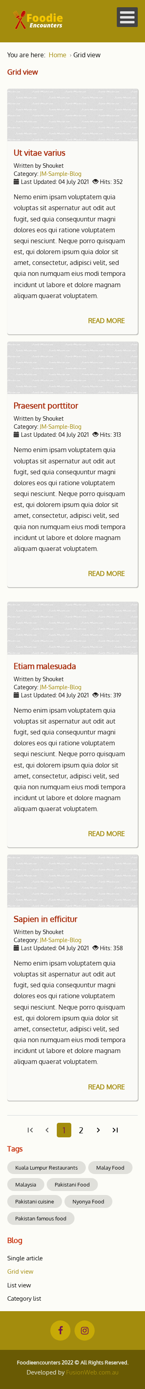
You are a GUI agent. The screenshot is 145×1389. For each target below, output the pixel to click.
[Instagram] (85, 1330)
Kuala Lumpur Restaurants (46, 1167)
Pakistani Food (72, 1184)
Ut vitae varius (39, 152)
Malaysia (25, 1184)
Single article (25, 1258)
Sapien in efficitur (45, 918)
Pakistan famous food (40, 1218)
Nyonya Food (88, 1201)
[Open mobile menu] (127, 17)
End (115, 1130)
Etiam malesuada (45, 666)
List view (19, 1285)
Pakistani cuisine (34, 1201)
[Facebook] (60, 1330)
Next (98, 1130)
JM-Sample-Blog (60, 173)
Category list (24, 1298)
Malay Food (110, 1167)
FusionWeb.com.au (92, 1372)
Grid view (20, 1271)
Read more (106, 321)
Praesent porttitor (46, 405)
